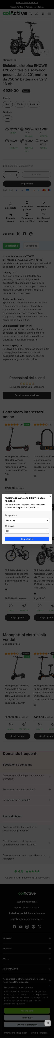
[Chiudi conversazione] (50, 496)
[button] (27, 520)
